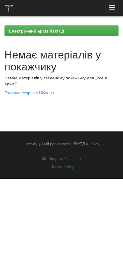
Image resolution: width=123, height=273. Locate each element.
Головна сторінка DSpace (29, 92)
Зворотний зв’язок (64, 158)
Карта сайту (62, 166)
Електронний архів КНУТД (36, 31)
